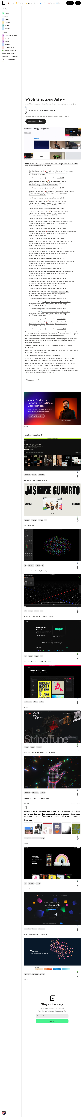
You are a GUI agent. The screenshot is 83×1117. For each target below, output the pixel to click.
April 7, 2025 (60, 208)
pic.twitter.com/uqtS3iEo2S (49, 295)
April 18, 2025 (60, 178)
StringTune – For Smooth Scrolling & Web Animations (40, 752)
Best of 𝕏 (7, 28)
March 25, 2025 (61, 299)
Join (78, 3)
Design (30, 611)
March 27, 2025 (61, 228)
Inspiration (15, 56)
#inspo (43, 173)
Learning (12, 59)
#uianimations (59, 171)
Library (42, 838)
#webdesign (50, 171)
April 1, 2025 (60, 238)
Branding (27, 520)
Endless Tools (28, 889)
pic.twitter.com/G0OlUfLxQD (49, 285)
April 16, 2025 (61, 188)
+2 (45, 520)
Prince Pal (66, 117)
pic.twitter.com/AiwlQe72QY (49, 205)
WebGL (41, 701)
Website (39, 747)
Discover (7, 9)
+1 (42, 565)
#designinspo (50, 173)
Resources (5, 32)
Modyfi (26, 707)
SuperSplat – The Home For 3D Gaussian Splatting (39, 616)
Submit (70, 3)
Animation (40, 110)
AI (25, 565)
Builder (30, 656)
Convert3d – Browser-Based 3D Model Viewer (37, 662)
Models (36, 611)
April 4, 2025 (60, 218)
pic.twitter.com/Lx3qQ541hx (37, 255)
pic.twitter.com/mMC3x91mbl (37, 235)
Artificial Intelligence (11, 35)
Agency (7, 19)
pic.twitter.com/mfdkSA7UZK (49, 215)
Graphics (34, 520)
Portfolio (7, 22)
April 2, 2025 (60, 248)
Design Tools (28, 701)
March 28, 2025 (61, 268)
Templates (41, 474)
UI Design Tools (9, 47)
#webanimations (69, 171)
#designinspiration (35, 173)
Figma (7, 38)
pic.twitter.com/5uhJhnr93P (37, 245)
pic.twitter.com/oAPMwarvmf (37, 265)
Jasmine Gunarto (29, 525)
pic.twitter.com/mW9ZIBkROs (37, 225)
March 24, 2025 (61, 309)
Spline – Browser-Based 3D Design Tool (35, 934)
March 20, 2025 (61, 258)
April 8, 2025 (60, 198)
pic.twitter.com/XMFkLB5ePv (37, 195)
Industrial (7, 25)
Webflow (7, 44)
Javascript (35, 974)
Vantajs (26, 980)
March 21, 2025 (61, 319)
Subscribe (52, 1021)
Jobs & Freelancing (10, 50)
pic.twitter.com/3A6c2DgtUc (37, 305)
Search (7, 13)
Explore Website (33, 121)
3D (25, 611)
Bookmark (30, 110)
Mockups (13, 53)
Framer (7, 41)
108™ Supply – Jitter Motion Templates (35, 480)
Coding (38, 565)
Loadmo (26, 843)
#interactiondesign (61, 173)
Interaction (53, 110)
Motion (34, 474)
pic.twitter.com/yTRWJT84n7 (37, 175)
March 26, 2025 (61, 288)
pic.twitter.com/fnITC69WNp (37, 316)
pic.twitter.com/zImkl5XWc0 (49, 185)
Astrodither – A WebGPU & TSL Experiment (36, 798)
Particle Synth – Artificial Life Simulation (36, 571)
